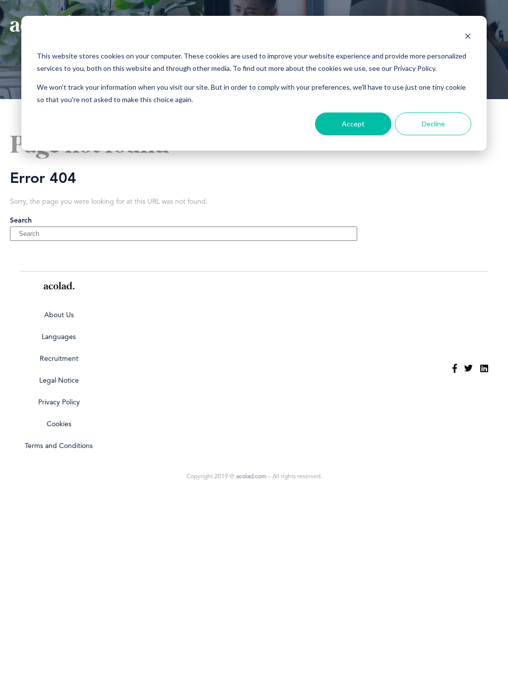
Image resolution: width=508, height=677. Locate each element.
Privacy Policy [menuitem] (59, 402)
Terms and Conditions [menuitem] (59, 446)
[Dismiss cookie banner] (467, 37)
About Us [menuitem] (59, 315)
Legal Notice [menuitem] (59, 380)
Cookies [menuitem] (59, 424)
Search (21, 220)
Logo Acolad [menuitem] (59, 285)
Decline (433, 123)
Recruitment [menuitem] (59, 358)
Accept (353, 123)
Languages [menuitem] (59, 337)
